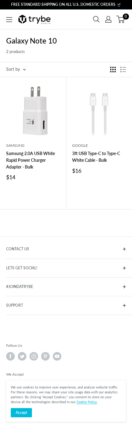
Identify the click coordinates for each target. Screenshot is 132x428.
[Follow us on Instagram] (33, 356)
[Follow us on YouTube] (57, 356)
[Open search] (96, 19)
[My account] (108, 19)
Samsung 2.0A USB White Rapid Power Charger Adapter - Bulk (30, 160)
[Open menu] (9, 19)
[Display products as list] (123, 69)
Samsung (15, 145)
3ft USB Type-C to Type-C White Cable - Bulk (96, 157)
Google (80, 145)
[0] (121, 19)
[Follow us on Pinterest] (45, 356)
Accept (21, 412)
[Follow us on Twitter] (22, 356)
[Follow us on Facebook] (10, 356)
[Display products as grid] (113, 69)
